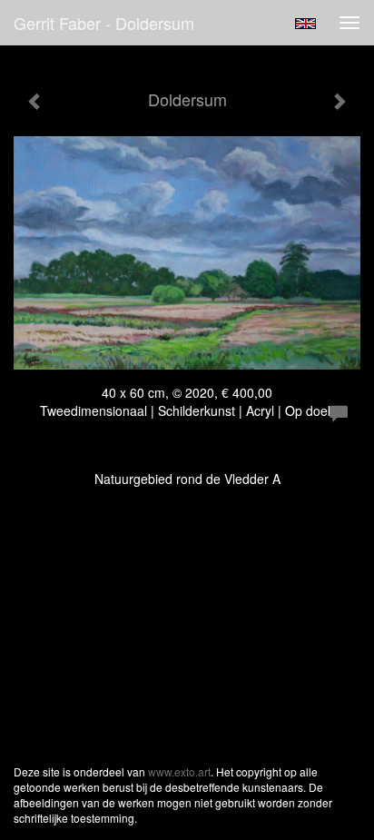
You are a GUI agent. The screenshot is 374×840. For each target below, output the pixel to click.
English (305, 23)
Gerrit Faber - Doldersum (104, 23)
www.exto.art (179, 771)
